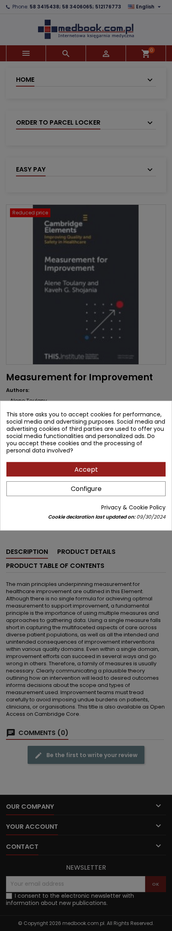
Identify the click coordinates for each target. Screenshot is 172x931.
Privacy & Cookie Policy (133, 507)
